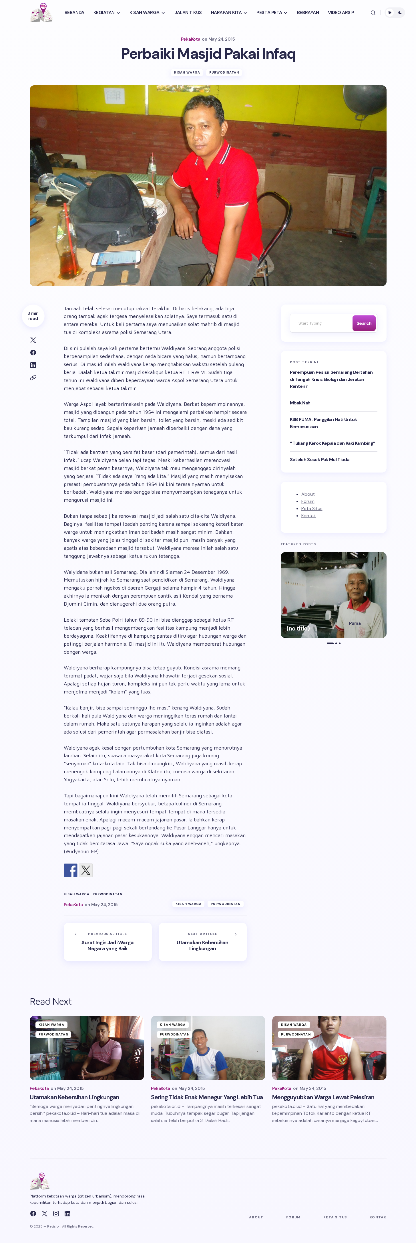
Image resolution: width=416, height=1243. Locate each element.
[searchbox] (320, 323)
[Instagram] (56, 1213)
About (308, 494)
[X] (44, 1213)
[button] (373, 12)
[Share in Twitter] (33, 340)
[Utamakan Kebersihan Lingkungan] (203, 942)
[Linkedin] (67, 1213)
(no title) (298, 629)
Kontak (308, 516)
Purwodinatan (224, 72)
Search (364, 323)
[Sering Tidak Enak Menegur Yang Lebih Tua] (208, 1048)
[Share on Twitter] (86, 870)
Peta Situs (312, 508)
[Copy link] (33, 377)
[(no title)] (334, 595)
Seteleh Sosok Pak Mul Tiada (319, 460)
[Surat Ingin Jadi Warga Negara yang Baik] (108, 942)
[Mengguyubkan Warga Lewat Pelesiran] (329, 1048)
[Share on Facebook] (33, 352)
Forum (308, 501)
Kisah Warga (187, 72)
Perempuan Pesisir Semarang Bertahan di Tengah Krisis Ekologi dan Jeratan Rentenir (331, 379)
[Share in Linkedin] (33, 365)
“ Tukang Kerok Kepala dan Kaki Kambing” (332, 443)
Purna (355, 623)
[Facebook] (33, 1213)
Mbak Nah (300, 403)
